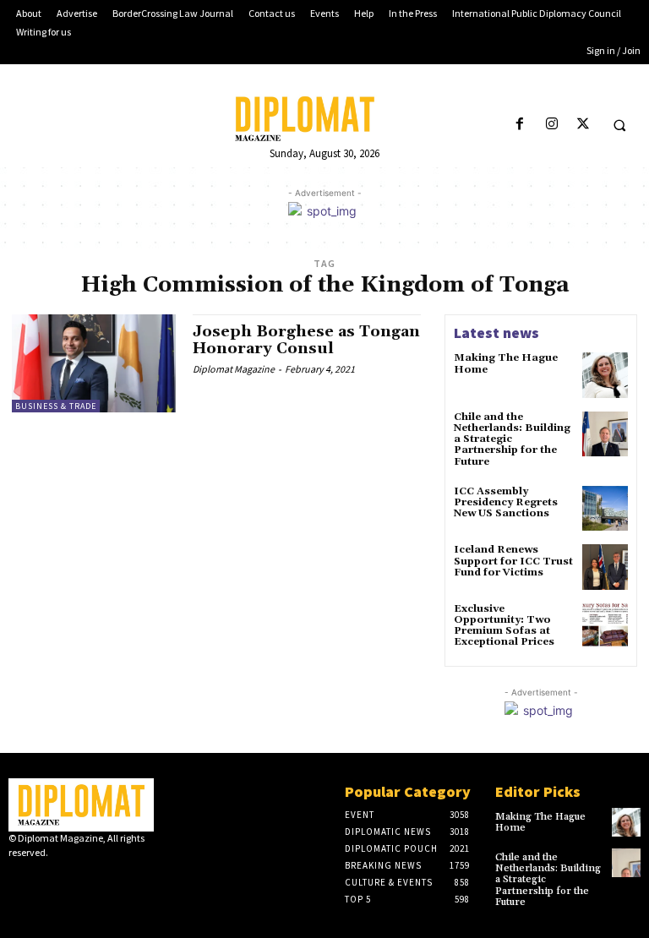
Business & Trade (55, 406)
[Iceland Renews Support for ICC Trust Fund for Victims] (605, 567)
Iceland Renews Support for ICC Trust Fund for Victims (513, 560)
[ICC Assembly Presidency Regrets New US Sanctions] (605, 509)
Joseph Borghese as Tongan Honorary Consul (306, 340)
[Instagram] (551, 124)
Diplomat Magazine (234, 369)
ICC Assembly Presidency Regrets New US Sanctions (506, 502)
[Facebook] (520, 124)
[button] (619, 125)
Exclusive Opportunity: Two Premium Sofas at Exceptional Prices (504, 626)
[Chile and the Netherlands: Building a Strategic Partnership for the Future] (605, 434)
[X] (582, 124)
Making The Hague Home (506, 363)
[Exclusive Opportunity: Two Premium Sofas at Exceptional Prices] (605, 626)
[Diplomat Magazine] (324, 119)
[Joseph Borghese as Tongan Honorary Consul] (94, 363)
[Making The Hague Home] (605, 375)
